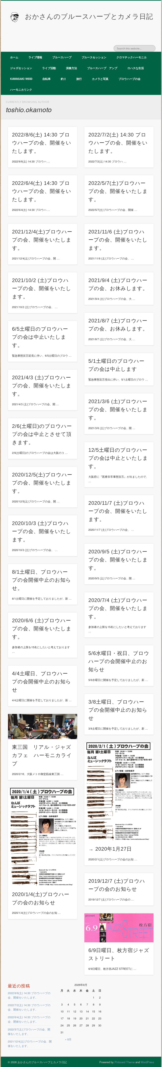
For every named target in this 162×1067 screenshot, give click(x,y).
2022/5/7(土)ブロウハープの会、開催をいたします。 (118, 191)
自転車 (46, 79)
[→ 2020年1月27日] (118, 791)
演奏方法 (71, 68)
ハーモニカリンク (21, 89)
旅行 (79, 79)
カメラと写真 (100, 79)
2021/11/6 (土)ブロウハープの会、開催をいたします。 (118, 240)
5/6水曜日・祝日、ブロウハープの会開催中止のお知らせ (118, 661)
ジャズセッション (21, 68)
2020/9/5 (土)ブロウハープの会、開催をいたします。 (118, 560)
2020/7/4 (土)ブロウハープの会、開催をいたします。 (118, 608)
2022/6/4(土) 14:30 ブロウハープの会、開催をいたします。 (41, 191)
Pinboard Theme (125, 1062)
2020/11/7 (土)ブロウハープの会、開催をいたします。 (118, 511)
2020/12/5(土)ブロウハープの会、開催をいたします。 (42, 483)
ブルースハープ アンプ (102, 68)
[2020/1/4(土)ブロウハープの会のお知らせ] (42, 837)
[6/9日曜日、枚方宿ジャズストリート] (118, 927)
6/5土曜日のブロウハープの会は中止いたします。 (40, 337)
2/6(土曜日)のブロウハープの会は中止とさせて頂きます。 (42, 434)
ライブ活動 (49, 68)
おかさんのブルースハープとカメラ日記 (89, 16)
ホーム (14, 57)
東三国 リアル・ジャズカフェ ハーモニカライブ (42, 755)
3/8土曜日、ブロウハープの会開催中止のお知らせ (117, 710)
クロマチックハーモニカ (131, 57)
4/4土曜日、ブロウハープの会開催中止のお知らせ (41, 682)
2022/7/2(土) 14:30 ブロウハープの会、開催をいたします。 (118, 143)
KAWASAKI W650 (21, 79)
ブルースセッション (94, 57)
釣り (63, 79)
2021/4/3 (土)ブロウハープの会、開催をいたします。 (42, 386)
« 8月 (68, 1039)
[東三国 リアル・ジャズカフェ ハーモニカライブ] (42, 726)
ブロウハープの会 (129, 79)
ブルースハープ (62, 57)
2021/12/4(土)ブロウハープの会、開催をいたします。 (42, 240)
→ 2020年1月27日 (110, 849)
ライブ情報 (35, 57)
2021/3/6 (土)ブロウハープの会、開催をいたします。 (118, 409)
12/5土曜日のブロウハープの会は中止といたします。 (118, 458)
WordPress (147, 1062)
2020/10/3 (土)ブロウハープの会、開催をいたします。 (41, 531)
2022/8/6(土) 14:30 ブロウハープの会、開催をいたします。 (41, 143)
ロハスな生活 (135, 68)
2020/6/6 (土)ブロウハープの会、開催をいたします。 (42, 629)
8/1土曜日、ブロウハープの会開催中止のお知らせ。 (41, 580)
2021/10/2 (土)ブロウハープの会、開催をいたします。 (41, 288)
